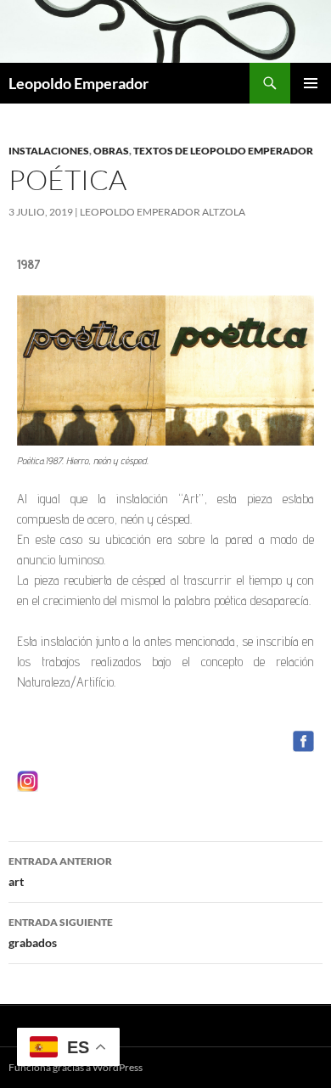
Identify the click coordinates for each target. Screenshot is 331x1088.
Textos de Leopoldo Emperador (223, 150)
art (60, 872)
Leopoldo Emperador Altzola (162, 211)
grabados (60, 933)
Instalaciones (48, 150)
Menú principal (310, 83)
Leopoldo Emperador (78, 83)
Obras (111, 150)
